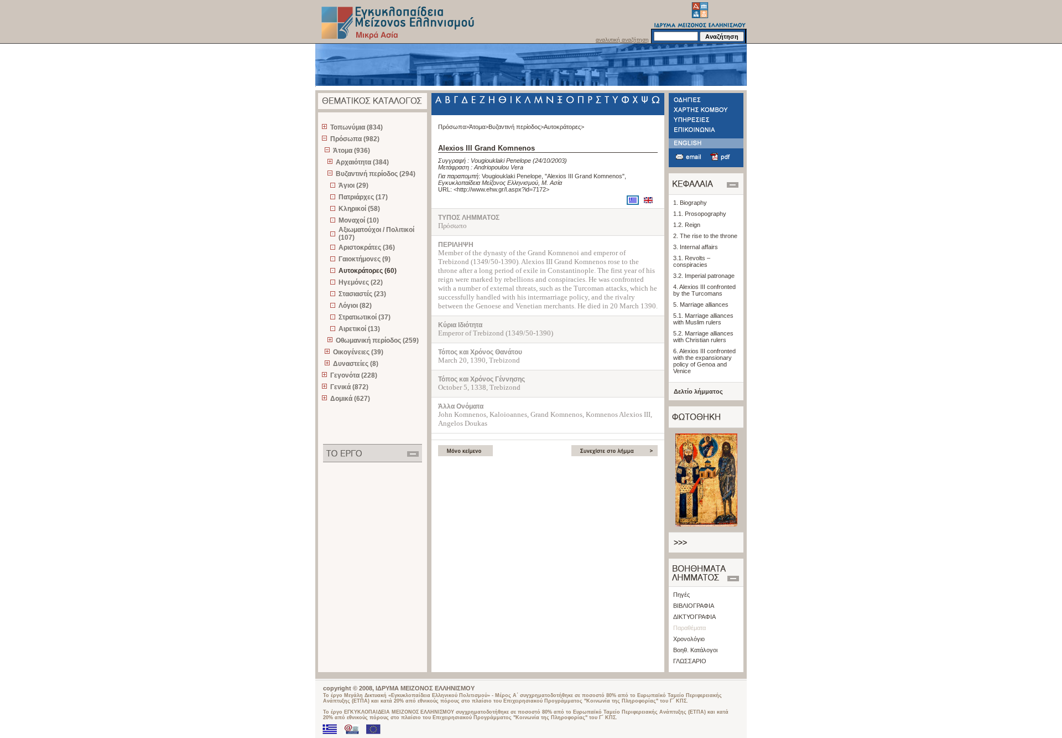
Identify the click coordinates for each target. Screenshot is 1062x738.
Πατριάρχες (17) (363, 197)
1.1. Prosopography (699, 213)
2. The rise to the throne (705, 236)
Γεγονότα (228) (353, 375)
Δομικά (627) (350, 398)
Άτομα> (478, 126)
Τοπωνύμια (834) (356, 127)
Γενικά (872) (349, 387)
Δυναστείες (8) (355, 364)
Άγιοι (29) (353, 185)
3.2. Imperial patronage (704, 275)
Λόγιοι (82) (355, 305)
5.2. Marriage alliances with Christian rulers (703, 336)
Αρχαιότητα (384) (362, 162)
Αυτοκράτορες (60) (368, 271)
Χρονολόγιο (689, 639)
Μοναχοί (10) (359, 220)
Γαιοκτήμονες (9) (365, 259)
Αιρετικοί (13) (359, 329)
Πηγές (681, 594)
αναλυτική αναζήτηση (622, 40)
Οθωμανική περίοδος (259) (377, 340)
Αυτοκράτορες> (564, 126)
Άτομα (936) (351, 150)
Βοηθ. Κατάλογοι (695, 650)
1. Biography (690, 202)
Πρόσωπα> (453, 126)
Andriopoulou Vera (498, 167)
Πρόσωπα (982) (354, 139)
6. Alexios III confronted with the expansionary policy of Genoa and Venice (704, 361)
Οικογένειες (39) (358, 352)
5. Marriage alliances (700, 304)
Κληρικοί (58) (359, 209)
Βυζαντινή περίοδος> (516, 126)
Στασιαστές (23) (362, 294)
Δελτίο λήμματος (698, 391)
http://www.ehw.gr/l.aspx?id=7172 (501, 189)
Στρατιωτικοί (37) (365, 317)
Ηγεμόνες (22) (361, 282)
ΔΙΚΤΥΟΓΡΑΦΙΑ (694, 616)
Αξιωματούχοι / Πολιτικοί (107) (376, 233)
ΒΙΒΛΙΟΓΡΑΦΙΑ (693, 605)
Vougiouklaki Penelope (501, 160)
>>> (680, 542)
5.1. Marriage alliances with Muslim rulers (703, 319)
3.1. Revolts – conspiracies (691, 261)
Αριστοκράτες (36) (367, 247)
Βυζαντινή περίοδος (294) (375, 174)
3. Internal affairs (695, 247)
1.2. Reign (686, 224)
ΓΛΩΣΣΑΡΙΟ (689, 661)
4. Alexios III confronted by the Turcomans (704, 290)
